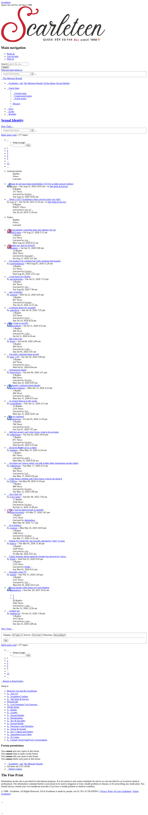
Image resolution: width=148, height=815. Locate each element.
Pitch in (10, 59)
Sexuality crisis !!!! (17, 572)
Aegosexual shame (17, 370)
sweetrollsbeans (17, 263)
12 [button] (8, 163)
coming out (14, 611)
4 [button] (7, 156)
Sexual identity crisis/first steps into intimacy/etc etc (32, 230)
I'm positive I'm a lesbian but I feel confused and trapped (35, 261)
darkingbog (29, 520)
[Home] (53, 41)
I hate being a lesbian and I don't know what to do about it (35, 478)
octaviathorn (15, 326)
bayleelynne (15, 419)
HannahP (28, 256)
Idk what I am (15, 339)
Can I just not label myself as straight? (26, 510)
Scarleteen (6, 2)
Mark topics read (8, 135)
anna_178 (14, 357)
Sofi (26, 411)
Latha (27, 333)
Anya (26, 364)
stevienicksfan (16, 279)
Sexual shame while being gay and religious (29, 587)
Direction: (48, 635)
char (26, 240)
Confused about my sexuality (22, 307)
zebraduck (14, 310)
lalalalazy (14, 248)
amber (27, 396)
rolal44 (13, 574)
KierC (27, 318)
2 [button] (7, 150)
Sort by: (28, 635)
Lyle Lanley (15, 497)
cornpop (13, 294)
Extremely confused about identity (24, 385)
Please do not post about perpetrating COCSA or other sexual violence (41, 184)
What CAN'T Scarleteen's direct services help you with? (35, 199)
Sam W (13, 202)
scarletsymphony (17, 388)
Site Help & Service (59, 186)
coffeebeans (15, 434)
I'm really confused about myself (24, 354)
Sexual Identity (12, 120)
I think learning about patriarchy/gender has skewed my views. (37, 556)
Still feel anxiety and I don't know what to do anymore (34, 432)
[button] (8, 140)
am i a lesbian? (16, 292)
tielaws (13, 543)
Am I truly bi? (15, 494)
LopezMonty (16, 403)
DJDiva (13, 481)
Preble (13, 559)
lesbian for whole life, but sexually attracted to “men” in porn (37, 541)
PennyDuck (15, 372)
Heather (13, 186)
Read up (11, 54)
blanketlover (15, 590)
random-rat (15, 613)
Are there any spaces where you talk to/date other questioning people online (43, 463)
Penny (13, 341)
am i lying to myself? (18, 323)
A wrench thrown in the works (23, 401)
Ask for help (12, 56)
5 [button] (7, 158)
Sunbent (13, 450)
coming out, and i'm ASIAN (22, 245)
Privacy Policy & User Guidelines (115, 791)
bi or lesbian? (15, 525)
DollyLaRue (15, 232)
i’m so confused (16, 416)
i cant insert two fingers (19, 276)
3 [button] (7, 153)
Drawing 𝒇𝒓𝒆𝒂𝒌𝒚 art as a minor (23, 447)
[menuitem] (19, 93)
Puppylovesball (17, 512)
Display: (7, 635)
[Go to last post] (33, 194)
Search (4, 64)
